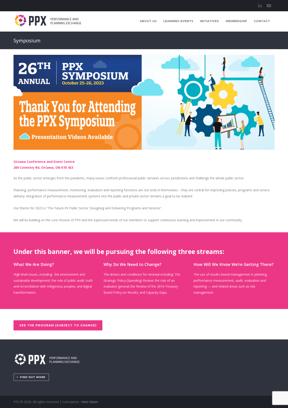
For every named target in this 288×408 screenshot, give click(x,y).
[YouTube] (268, 5)
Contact (262, 21)
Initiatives (209, 21)
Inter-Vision (89, 402)
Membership (236, 21)
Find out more (32, 377)
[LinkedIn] (259, 5)
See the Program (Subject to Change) (58, 325)
